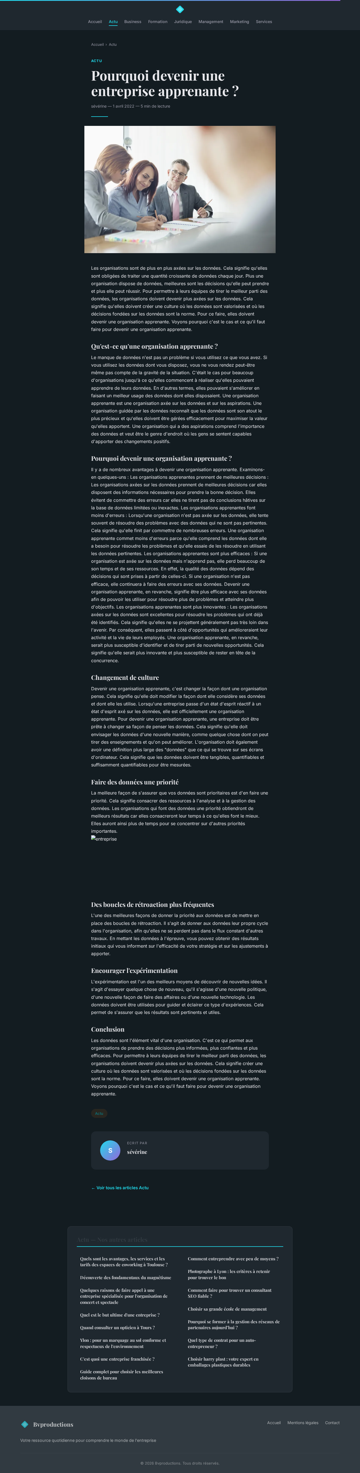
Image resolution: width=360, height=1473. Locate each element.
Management (211, 21)
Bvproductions (53, 1424)
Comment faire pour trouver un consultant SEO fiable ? (229, 1293)
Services (264, 21)
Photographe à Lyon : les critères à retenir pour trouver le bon (229, 1274)
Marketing (239, 21)
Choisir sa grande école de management (227, 1309)
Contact (332, 1422)
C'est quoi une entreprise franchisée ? (117, 1359)
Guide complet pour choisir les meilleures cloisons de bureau (121, 1374)
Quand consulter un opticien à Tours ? (117, 1327)
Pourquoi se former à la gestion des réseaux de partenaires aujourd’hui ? (234, 1324)
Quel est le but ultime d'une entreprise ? (119, 1315)
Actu (113, 21)
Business (132, 21)
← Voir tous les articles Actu (119, 1187)
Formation (157, 21)
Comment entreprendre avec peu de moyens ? (233, 1258)
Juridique (183, 21)
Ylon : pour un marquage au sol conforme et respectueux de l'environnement (123, 1343)
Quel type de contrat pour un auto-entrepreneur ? (222, 1343)
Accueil (95, 21)
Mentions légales (302, 1422)
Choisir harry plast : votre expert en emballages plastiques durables (223, 1362)
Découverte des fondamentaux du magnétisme (125, 1277)
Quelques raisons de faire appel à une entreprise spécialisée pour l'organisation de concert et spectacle (124, 1296)
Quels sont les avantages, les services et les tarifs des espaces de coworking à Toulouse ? (124, 1261)
